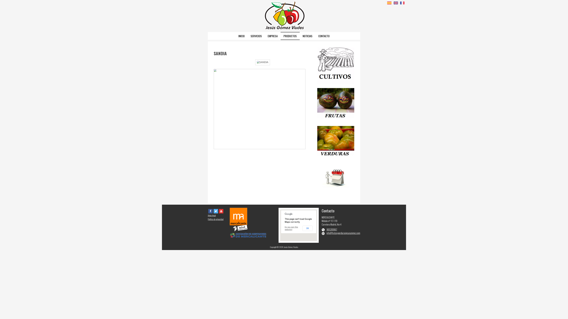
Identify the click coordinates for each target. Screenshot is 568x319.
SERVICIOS (256, 36)
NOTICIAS (307, 36)
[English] (396, 2)
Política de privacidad (216, 219)
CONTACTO (324, 36)
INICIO (241, 36)
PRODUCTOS (290, 36)
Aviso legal (212, 215)
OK (307, 228)
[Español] (389, 2)
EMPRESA (273, 36)
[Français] (402, 2)
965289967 (332, 229)
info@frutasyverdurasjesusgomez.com (343, 233)
